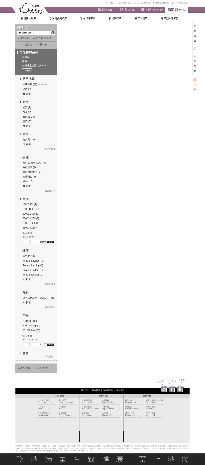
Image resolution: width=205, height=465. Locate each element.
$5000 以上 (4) (30, 227)
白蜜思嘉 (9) (29, 167)
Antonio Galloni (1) (33, 270)
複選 (28, 94)
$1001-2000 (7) (31, 213)
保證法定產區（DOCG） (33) (38, 298)
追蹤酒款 (147, 3)
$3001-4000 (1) (31, 223)
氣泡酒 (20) (29, 116)
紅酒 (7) (27, 107)
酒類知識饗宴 (171, 18)
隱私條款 (120, 390)
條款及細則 (108, 390)
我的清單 (122, 3)
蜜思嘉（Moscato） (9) (35, 162)
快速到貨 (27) (30, 84)
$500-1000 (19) (31, 209)
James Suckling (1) (33, 265)
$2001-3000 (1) (31, 218)
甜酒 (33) (27, 121)
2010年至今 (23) (31, 330)
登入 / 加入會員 (181, 3)
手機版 (111, 3)
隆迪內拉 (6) (29, 176)
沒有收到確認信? (162, 3)
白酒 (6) (27, 112)
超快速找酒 (30, 18)
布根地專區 (89, 18)
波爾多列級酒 (59, 18)
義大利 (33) (29, 139)
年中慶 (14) (29, 256)
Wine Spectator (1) (32, 274)
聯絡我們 (96, 390)
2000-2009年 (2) (31, 325)
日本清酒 (142, 18)
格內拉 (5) (28, 181)
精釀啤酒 (116, 18)
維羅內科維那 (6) (32, 172)
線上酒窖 (135, 3)
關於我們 (85, 390)
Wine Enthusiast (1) (33, 260)
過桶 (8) (27, 89)
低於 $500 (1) (30, 204)
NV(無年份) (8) (30, 321)
